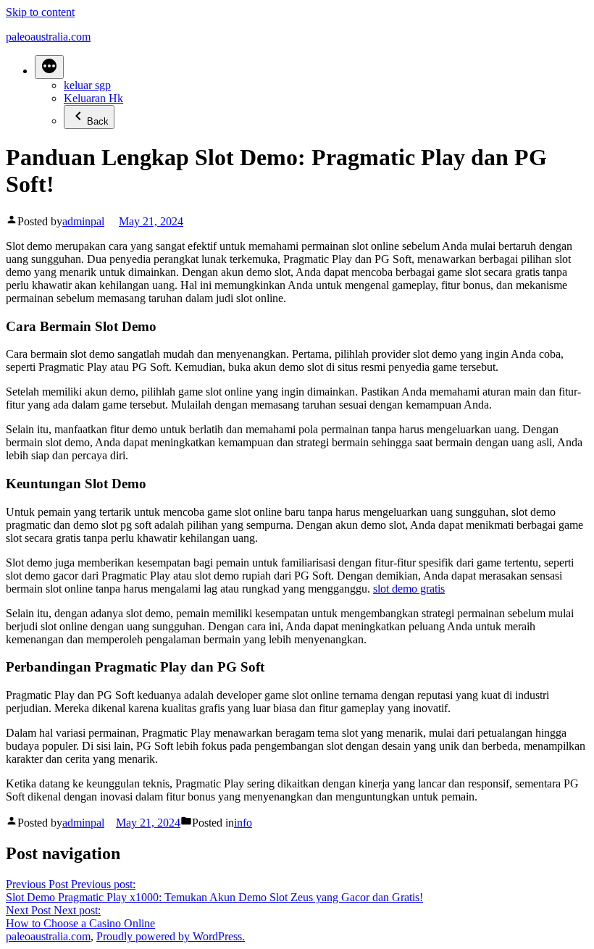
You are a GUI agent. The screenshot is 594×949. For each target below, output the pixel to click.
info (243, 822)
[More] (49, 67)
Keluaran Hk (93, 98)
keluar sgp (87, 85)
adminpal (83, 221)
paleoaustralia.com (48, 36)
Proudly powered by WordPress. (170, 936)
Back (98, 121)
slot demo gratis (409, 588)
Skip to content (40, 12)
